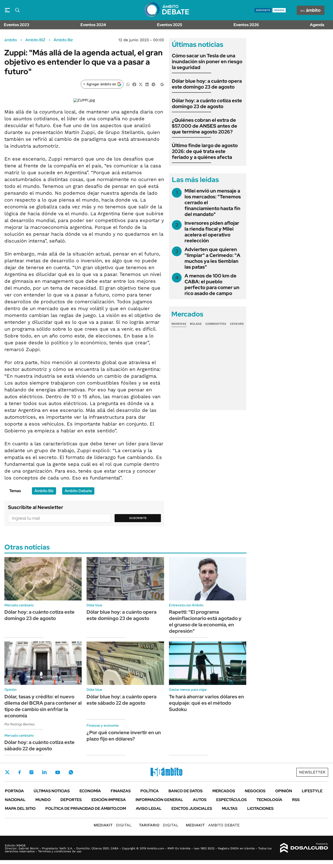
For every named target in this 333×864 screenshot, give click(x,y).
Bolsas (196, 323)
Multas (229, 808)
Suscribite (138, 518)
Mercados (223, 790)
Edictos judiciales (191, 808)
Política (149, 790)
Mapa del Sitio (20, 808)
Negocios (255, 790)
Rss (296, 799)
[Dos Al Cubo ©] (304, 848)
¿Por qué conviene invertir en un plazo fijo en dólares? (124, 735)
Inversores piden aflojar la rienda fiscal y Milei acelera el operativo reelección (212, 232)
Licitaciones (260, 808)
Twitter (7, 772)
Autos (199, 799)
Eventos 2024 (93, 24)
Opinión (283, 790)
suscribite (263, 10)
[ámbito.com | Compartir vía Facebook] (134, 84)
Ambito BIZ (35, 40)
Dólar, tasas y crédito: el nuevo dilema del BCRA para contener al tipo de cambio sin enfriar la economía (43, 706)
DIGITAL (113, 825)
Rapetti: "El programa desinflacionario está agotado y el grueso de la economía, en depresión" (205, 621)
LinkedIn (44, 772)
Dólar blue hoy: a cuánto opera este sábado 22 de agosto (122, 699)
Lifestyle (312, 790)
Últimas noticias (52, 790)
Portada (14, 790)
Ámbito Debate (78, 490)
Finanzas (121, 790)
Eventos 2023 (16, 24)
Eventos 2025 (169, 24)
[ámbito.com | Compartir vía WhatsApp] (128, 84)
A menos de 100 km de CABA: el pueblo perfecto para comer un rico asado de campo (212, 284)
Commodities (215, 323)
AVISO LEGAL (149, 808)
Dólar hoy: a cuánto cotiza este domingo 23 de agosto (207, 103)
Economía (90, 790)
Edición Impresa (108, 799)
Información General (159, 799)
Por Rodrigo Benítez (19, 724)
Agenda (317, 24)
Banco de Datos (185, 790)
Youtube (57, 772)
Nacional (15, 799)
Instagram (31, 772)
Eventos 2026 (246, 24)
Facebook (19, 772)
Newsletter (312, 772)
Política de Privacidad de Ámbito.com (85, 808)
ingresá (279, 10)
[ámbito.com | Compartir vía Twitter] (141, 84)
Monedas (178, 323)
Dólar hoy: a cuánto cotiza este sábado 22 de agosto (39, 745)
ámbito (10, 40)
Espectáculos (231, 799)
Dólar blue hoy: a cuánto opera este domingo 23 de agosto (207, 84)
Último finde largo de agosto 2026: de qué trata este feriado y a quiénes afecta (205, 151)
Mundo (43, 799)
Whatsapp (71, 772)
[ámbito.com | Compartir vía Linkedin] (147, 84)
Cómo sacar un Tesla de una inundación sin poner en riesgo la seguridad (207, 61)
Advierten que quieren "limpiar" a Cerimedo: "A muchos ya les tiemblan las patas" (212, 258)
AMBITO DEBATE (213, 825)
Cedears (237, 323)
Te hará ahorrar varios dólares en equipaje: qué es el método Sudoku (206, 702)
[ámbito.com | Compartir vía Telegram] (153, 84)
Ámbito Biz (63, 40)
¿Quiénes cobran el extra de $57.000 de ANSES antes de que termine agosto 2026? (204, 126)
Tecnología (269, 799)
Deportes (71, 799)
